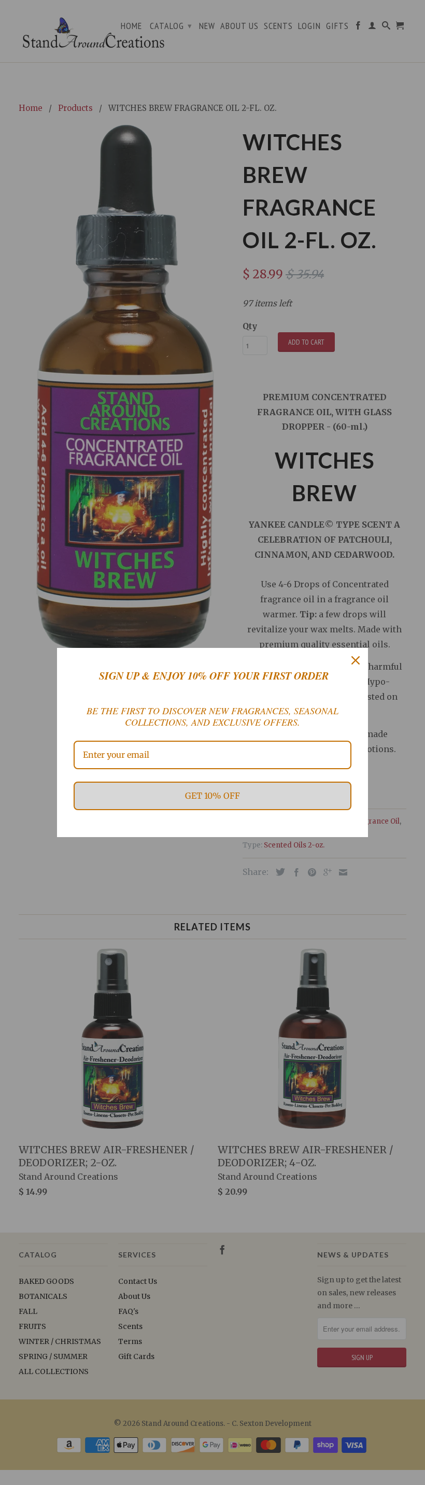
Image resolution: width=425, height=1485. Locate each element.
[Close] (355, 660)
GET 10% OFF (212, 795)
